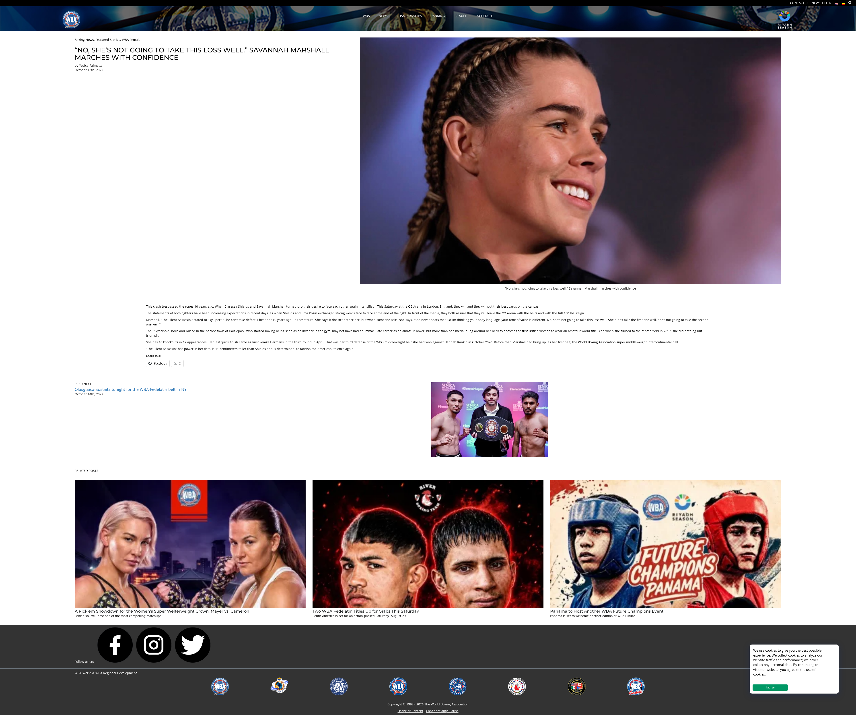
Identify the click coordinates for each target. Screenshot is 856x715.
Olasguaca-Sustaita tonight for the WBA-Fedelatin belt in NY (131, 389)
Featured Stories (108, 39)
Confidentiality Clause (442, 711)
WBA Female (131, 39)
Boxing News (84, 39)
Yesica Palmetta (91, 65)
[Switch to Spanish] (844, 2)
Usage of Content (410, 711)
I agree (770, 687)
